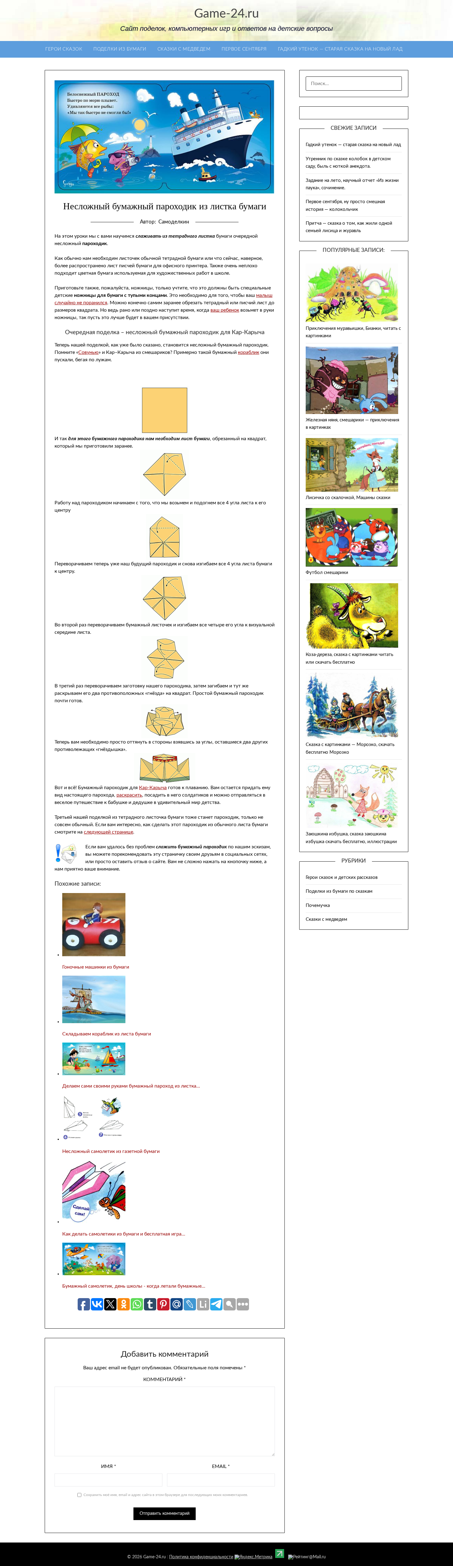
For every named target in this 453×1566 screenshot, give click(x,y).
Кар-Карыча (153, 787)
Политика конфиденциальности (201, 1557)
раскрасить (129, 795)
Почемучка (318, 905)
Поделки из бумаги (119, 49)
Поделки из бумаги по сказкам (339, 891)
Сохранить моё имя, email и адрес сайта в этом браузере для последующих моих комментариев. (166, 1495)
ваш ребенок (224, 310)
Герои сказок (63, 49)
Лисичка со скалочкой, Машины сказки (348, 497)
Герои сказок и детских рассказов (341, 877)
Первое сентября (244, 49)
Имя (108, 1466)
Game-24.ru (226, 14)
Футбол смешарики (327, 572)
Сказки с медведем (184, 49)
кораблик (248, 352)
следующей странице (108, 832)
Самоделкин (173, 221)
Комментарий (164, 1379)
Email (221, 1466)
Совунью (88, 352)
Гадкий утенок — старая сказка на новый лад (340, 49)
